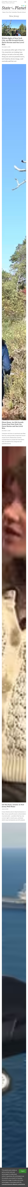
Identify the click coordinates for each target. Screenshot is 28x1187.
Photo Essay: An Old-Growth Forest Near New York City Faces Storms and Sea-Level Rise (12, 425)
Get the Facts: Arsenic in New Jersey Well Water (13, 806)
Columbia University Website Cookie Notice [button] (13, 1184)
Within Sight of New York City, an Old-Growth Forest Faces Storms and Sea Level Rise (13, 41)
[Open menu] (25, 2)
